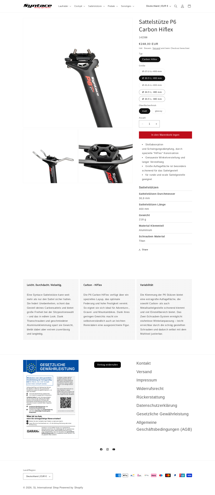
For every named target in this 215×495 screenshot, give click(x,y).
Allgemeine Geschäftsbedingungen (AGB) (164, 426)
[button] (64, 6)
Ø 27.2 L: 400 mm (153, 72)
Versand (156, 48)
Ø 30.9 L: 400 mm (152, 78)
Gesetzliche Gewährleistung (162, 414)
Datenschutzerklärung (156, 405)
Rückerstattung (150, 397)
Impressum (146, 380)
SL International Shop (46, 487)
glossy (160, 112)
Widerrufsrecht (150, 388)
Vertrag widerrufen (107, 364)
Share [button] (145, 249)
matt (144, 111)
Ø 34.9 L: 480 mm (152, 92)
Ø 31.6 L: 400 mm (153, 86)
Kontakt (143, 363)
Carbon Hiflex (149, 59)
